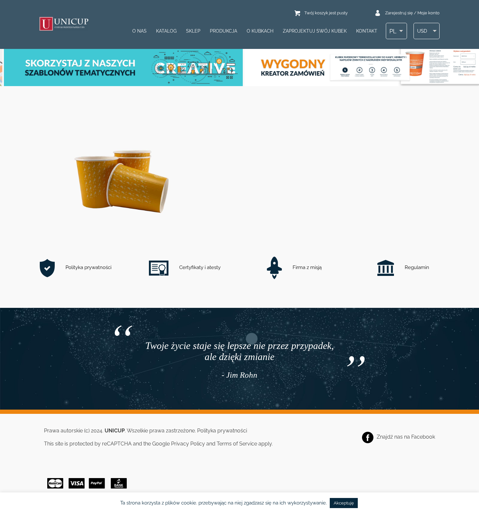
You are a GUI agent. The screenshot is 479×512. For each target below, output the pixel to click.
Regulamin (416, 267)
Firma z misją (306, 267)
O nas (139, 31)
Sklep (193, 31)
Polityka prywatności (87, 267)
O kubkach (260, 31)
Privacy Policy (188, 444)
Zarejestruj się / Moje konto (412, 12)
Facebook (423, 437)
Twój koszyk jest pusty (326, 12)
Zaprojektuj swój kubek (315, 31)
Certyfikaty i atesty (199, 267)
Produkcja (223, 31)
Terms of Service (237, 444)
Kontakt (366, 31)
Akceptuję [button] (344, 503)
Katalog (166, 31)
